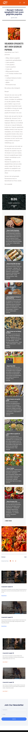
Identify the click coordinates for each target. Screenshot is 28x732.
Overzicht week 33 (7, 587)
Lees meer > (5, 661)
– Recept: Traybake (10, 468)
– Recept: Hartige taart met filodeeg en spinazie (13, 332)
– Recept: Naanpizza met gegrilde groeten (13, 399)
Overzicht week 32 (7, 617)
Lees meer (8, 244)
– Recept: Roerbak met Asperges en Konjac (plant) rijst (13, 297)
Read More (4, 595)
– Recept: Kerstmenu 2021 (11, 501)
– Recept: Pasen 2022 (10, 366)
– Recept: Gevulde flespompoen (12, 230)
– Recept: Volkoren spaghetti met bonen (13, 434)
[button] (10, 561)
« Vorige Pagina (8, 521)
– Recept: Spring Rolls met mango (13, 263)
